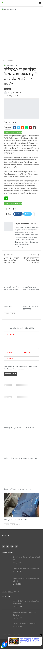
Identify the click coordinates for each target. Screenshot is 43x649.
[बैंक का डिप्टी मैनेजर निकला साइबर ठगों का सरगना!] (21, 474)
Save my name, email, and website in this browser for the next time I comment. (21, 368)
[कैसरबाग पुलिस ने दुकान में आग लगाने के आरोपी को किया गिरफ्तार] (21, 413)
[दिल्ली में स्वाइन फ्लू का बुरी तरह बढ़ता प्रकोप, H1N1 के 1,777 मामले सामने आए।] (6, 614)
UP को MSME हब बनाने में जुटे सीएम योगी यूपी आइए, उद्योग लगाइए (11, 260)
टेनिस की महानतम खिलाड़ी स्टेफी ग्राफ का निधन (26, 568)
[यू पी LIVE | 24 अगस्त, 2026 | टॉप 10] (6, 625)
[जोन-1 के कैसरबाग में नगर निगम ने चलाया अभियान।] (12, 279)
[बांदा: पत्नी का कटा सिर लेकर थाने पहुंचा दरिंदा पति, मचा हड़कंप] (6, 559)
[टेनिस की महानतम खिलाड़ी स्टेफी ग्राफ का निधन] (6, 570)
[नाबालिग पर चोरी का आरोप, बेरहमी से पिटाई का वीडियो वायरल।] (21, 443)
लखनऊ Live (24, 275)
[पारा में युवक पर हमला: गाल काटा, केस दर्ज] (21, 505)
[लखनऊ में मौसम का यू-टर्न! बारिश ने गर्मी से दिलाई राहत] (31, 279)
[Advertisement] (21, 35)
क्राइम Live (5, 402)
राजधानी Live (7, 89)
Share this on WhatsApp (14, 132)
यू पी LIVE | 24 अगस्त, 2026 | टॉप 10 (24, 623)
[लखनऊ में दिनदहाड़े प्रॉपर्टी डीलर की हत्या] (31, 299)
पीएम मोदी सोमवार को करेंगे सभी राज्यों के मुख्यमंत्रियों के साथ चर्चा (31, 260)
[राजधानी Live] (12, 299)
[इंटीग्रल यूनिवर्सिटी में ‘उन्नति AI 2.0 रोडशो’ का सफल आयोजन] (6, 603)
